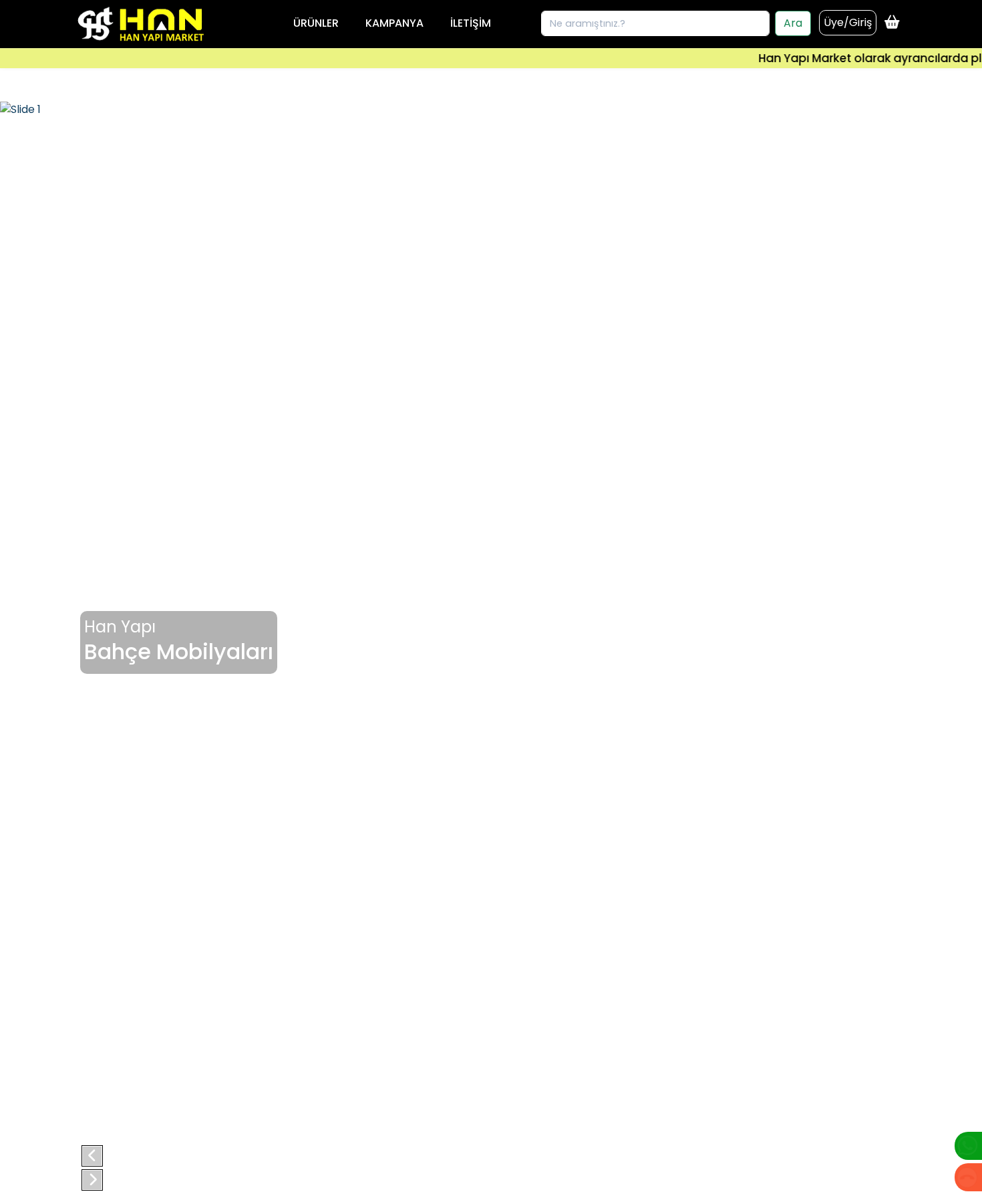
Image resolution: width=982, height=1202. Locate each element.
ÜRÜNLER (316, 23)
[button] (92, 1156)
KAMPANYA (394, 23)
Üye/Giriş (848, 22)
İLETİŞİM (470, 23)
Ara (793, 23)
